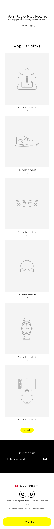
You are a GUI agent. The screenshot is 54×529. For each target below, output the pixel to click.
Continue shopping (27, 26)
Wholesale (44, 501)
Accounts (34, 501)
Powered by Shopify (39, 508)
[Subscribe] (44, 459)
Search (8, 501)
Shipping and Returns (21, 501)
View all (27, 430)
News (27, 504)
